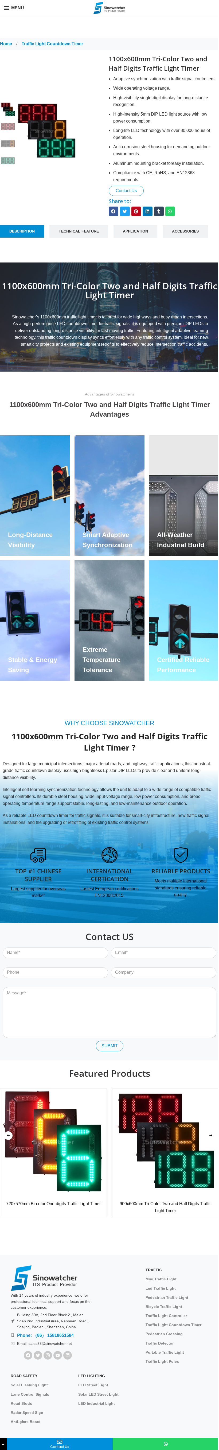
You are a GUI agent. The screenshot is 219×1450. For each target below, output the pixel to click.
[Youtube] (57, 1355)
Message (11, 983)
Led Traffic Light (161, 1288)
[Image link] (44, 1278)
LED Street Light (93, 1385)
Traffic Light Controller (166, 1316)
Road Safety (24, 1376)
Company (120, 963)
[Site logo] (109, 7)
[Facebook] (28, 1355)
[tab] (22, 231)
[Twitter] (38, 1355)
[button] (113, 211)
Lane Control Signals (30, 1394)
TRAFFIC (154, 1270)
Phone (9, 963)
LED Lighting (91, 1376)
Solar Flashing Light (29, 1385)
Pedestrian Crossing (164, 1334)
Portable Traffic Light (165, 1352)
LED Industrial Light (96, 1403)
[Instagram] (48, 1355)
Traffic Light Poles (162, 1361)
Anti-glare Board (26, 1421)
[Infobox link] (38, 873)
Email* (117, 943)
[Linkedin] (67, 1355)
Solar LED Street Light (98, 1394)
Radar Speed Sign (27, 1412)
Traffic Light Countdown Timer (52, 43)
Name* (9, 943)
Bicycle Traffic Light (164, 1306)
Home (6, 43)
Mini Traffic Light (161, 1279)
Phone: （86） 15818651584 (45, 1335)
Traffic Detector (160, 1343)
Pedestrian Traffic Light (167, 1297)
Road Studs (21, 1403)
